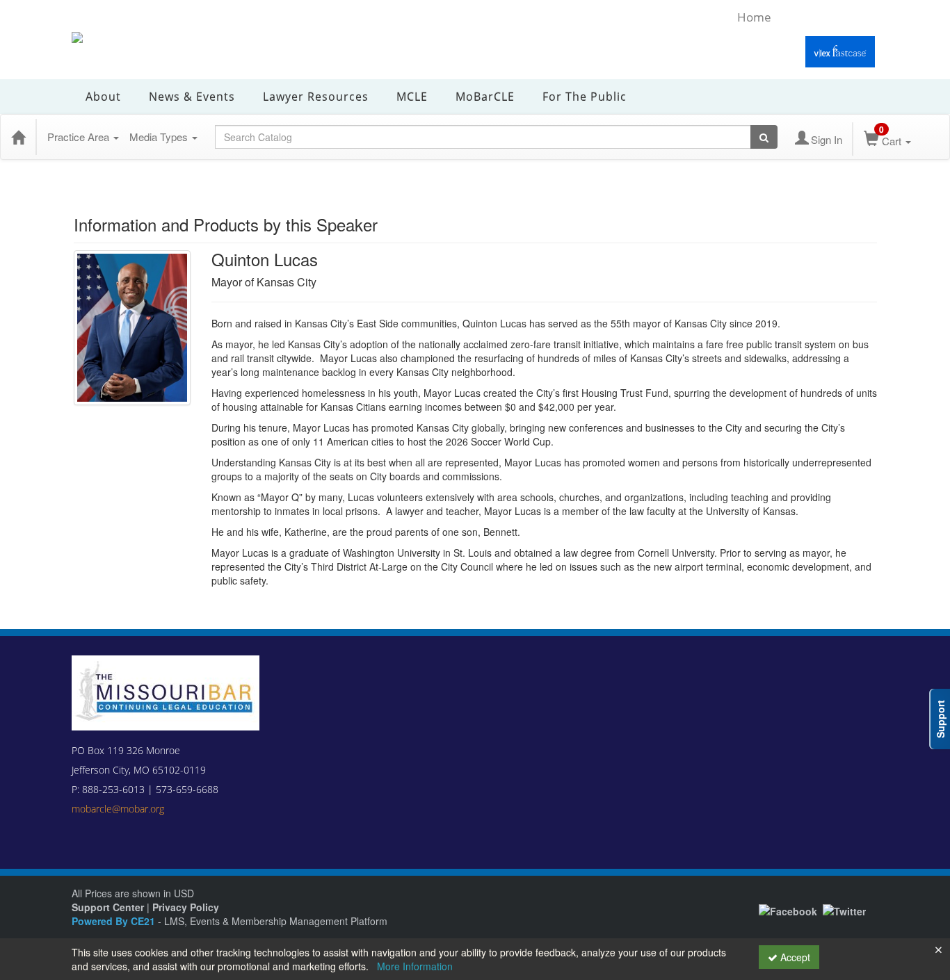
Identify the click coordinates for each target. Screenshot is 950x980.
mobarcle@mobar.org (118, 808)
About (103, 96)
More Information (415, 966)
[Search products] (764, 137)
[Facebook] (788, 909)
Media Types (160, 136)
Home (754, 17)
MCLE (412, 96)
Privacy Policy (185, 907)
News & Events (192, 96)
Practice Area (79, 136)
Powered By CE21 (115, 921)
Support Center (108, 907)
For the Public (584, 96)
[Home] (18, 137)
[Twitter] (844, 909)
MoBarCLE (485, 96)
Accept (794, 957)
